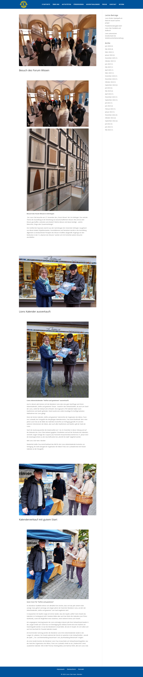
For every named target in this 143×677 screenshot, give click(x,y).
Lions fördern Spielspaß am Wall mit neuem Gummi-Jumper (113, 20)
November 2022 (110, 115)
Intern (121, 4)
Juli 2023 (107, 103)
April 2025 (108, 70)
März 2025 (108, 73)
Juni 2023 (108, 106)
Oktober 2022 (109, 118)
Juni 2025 (108, 64)
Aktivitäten (66, 4)
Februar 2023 (109, 109)
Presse (104, 4)
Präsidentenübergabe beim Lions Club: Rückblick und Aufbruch (113, 28)
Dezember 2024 (110, 76)
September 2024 (110, 85)
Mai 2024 (108, 91)
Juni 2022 (108, 127)
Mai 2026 (108, 49)
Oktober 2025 (109, 61)
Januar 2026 (109, 55)
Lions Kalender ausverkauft (35, 311)
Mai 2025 (108, 67)
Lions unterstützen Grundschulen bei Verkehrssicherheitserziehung (114, 36)
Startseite (46, 4)
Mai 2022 (108, 130)
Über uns (56, 4)
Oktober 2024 (109, 82)
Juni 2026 (108, 46)
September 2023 (110, 100)
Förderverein (79, 4)
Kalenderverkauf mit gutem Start (38, 519)
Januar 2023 (109, 112)
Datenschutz (71, 669)
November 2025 (110, 58)
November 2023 (110, 97)
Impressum (60, 669)
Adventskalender (93, 4)
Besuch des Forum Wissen (34, 70)
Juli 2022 (107, 124)
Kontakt (113, 4)
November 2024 (110, 79)
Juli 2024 (107, 88)
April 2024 (108, 94)
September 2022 (110, 121)
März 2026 (108, 52)
